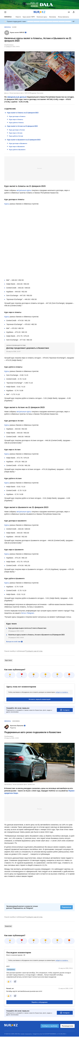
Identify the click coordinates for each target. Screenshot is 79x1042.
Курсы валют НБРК (29, 17)
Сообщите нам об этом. (34, 651)
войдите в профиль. (62, 692)
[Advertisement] (39, 168)
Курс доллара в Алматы (17, 116)
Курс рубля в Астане (16, 136)
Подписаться (66, 907)
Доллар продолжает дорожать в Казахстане (27, 348)
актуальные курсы (24, 190)
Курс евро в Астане (15, 133)
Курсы (6, 204)
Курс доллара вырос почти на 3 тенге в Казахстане (27, 628)
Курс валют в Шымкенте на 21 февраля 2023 (23, 140)
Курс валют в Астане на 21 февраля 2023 (22, 126)
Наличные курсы (42, 17)
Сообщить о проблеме (49, 1026)
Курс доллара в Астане (17, 130)
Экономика (52, 17)
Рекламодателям (67, 1026)
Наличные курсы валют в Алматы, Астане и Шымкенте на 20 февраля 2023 (36, 635)
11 (10, 942)
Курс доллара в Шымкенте (18, 143)
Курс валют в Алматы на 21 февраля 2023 (22, 113)
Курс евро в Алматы (16, 119)
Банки (14, 27)
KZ (69, 12)
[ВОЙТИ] (74, 12)
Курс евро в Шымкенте (17, 146)
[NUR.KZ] (39, 12)
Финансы (8, 17)
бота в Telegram (27, 613)
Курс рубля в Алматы (16, 122)
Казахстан (8, 926)
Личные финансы (63, 17)
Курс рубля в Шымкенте (17, 149)
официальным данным (16, 97)
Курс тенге (8, 660)
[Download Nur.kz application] (39, 4)
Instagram (66, 710)
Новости (18, 17)
